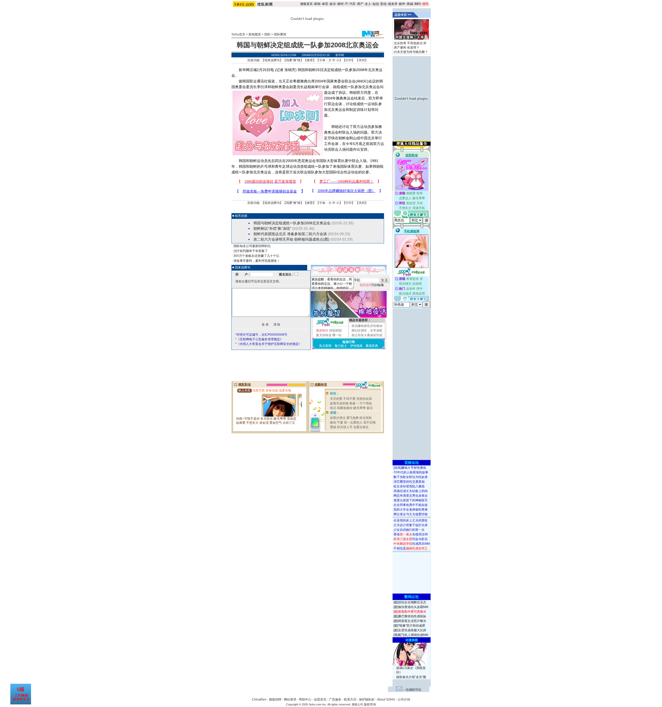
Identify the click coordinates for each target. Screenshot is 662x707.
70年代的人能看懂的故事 (411, 472)
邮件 (402, 4)
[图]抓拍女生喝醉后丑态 (410, 602)
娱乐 (333, 4)
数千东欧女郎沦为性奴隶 (411, 477)
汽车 (352, 4)
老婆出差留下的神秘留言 (411, 500)
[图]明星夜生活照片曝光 (410, 621)
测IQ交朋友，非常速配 (366, 330)
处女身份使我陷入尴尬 (409, 486)
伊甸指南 (356, 346)
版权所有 (370, 704)
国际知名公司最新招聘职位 (252, 246)
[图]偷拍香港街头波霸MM (411, 607)
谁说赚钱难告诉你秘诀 (366, 326)
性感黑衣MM (412, 543)
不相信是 (411, 548)
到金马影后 (411, 539)
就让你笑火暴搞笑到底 (366, 335)
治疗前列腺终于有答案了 (251, 251)
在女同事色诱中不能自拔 (411, 505)
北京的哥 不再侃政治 (408, 43)
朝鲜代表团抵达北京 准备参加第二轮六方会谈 (290, 234)
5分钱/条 (372, 285)
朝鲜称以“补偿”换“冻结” (272, 228)
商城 (410, 4)
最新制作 (322, 330)
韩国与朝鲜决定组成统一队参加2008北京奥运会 (291, 223)
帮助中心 (305, 699)
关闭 (362, 60)
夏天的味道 (324, 335)
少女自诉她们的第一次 (409, 530)
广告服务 (335, 699)
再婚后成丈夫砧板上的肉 (411, 491)
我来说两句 (272, 60)
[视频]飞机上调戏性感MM (411, 635)
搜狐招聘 (275, 699)
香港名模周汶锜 (411, 534)
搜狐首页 (306, 4)
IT (346, 4)
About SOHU (386, 699)
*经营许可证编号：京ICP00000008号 (261, 334)
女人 (368, 4)
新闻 (317, 4)
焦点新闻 (325, 346)
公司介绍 (404, 699)
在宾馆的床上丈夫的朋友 (411, 520)
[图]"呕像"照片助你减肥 (409, 625)
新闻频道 (255, 34)
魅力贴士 (341, 346)
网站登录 (290, 699)
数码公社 (411, 597)
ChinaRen (259, 699)
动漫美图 (411, 640)
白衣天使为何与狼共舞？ (411, 52)
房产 (360, 4)
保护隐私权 (366, 699)
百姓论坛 (411, 462)
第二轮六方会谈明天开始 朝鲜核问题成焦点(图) (291, 239)
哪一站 (337, 335)
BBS (418, 4)
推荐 (310, 60)
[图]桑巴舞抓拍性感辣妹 (410, 616)
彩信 (383, 4)
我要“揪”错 (293, 60)
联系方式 (350, 699)
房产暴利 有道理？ (406, 47)
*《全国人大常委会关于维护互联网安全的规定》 (268, 344)
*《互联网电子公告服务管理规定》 (259, 339)
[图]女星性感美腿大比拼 (410, 630)
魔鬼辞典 (372, 346)
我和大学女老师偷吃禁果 (411, 509)
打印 (348, 60)
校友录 (392, 4)
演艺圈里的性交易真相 (409, 481)
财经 (340, 4)
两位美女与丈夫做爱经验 (411, 514)
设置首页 (320, 699)
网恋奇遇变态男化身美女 (411, 495)
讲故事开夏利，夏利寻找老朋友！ (257, 261)
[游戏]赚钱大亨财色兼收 (410, 468)
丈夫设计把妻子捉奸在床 (411, 525)
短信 (376, 4)
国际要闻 (280, 34)
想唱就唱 (335, 330)
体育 (325, 4)
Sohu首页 (238, 34)
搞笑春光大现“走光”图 (411, 677)
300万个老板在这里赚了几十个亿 (256, 256)
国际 (267, 34)
